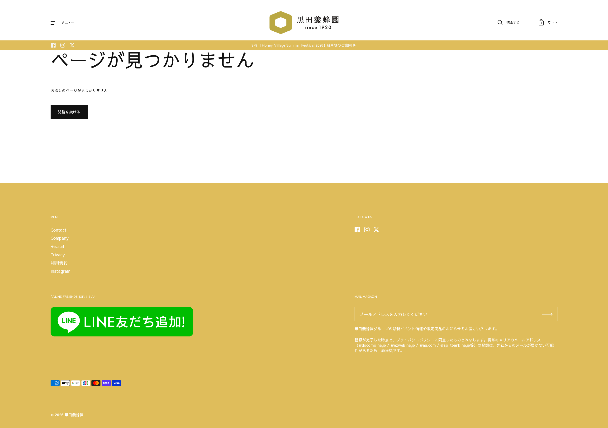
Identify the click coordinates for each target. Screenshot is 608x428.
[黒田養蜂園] (304, 22)
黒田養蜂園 (74, 414)
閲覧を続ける (69, 111)
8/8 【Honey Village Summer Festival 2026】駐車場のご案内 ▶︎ (304, 45)
